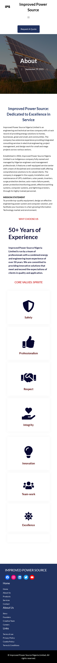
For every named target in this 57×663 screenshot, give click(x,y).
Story (5, 613)
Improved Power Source (26, 570)
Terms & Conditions (11, 645)
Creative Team (9, 621)
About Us (7, 593)
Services (6, 600)
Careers (6, 624)
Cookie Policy (8, 641)
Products (6, 596)
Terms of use (8, 634)
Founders (7, 617)
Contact (6, 604)
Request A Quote (28, 29)
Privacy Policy (9, 638)
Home (5, 589)
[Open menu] (28, 17)
